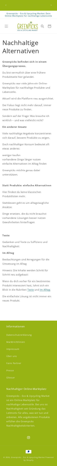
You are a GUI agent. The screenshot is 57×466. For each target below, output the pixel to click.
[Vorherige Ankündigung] (5, 5)
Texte (30, 289)
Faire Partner (13, 363)
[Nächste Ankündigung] (51, 5)
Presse (10, 370)
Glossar (10, 377)
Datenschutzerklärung (19, 334)
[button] (6, 26)
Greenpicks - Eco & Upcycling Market (28, 457)
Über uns (11, 356)
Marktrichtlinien (15, 341)
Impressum (12, 349)
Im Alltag (45, 289)
